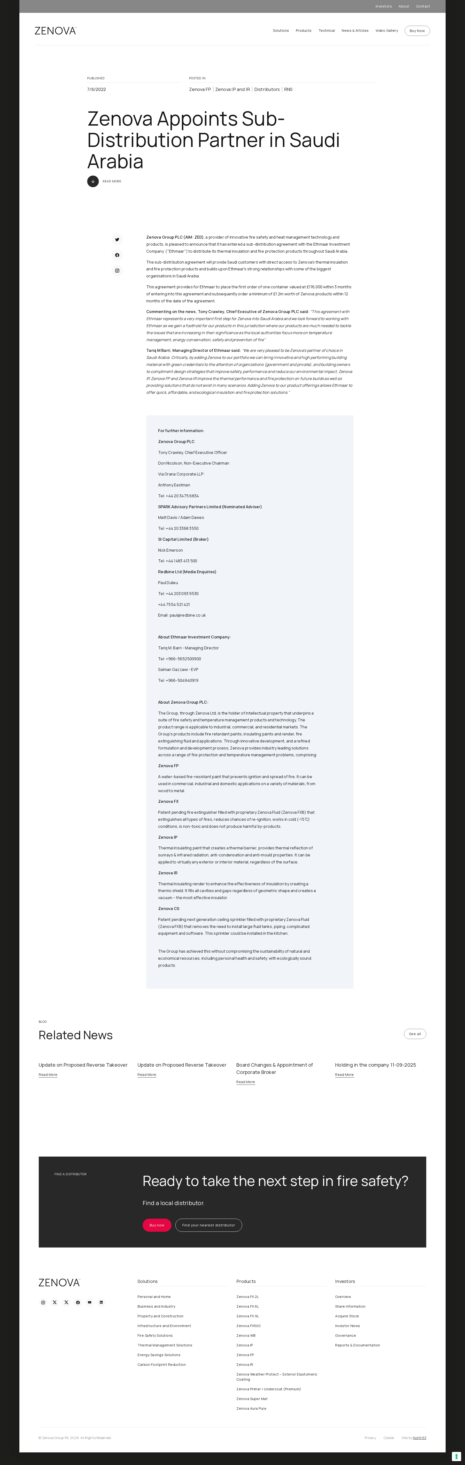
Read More (112, 181)
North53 (419, 1437)
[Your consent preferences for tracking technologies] (456, 1456)
